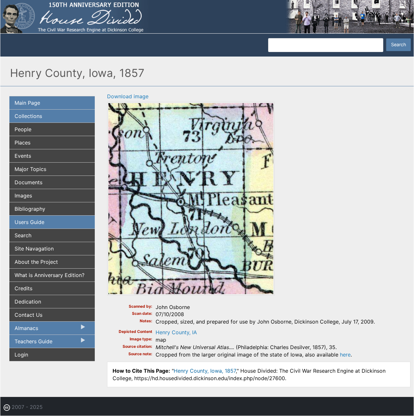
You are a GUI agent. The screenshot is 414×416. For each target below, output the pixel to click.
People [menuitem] (23, 129)
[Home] (207, 16)
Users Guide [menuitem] (29, 222)
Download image (127, 96)
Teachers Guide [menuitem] (30, 343)
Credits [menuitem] (23, 288)
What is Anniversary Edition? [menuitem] (49, 275)
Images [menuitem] (23, 195)
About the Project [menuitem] (36, 262)
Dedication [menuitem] (28, 301)
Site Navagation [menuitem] (34, 248)
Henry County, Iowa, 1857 (205, 371)
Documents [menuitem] (28, 182)
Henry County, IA (176, 332)
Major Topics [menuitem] (30, 169)
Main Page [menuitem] (27, 103)
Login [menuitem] (21, 354)
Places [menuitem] (22, 142)
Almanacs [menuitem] (23, 330)
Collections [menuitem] (28, 116)
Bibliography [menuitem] (30, 209)
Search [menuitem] (23, 235)
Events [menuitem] (23, 156)
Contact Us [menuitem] (28, 315)
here (345, 354)
